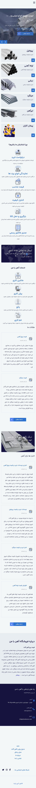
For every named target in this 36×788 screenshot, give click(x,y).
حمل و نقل (18, 752)
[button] (1, 42)
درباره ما (18, 755)
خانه (18, 746)
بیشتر (18, 675)
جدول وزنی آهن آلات (18, 749)
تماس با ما (18, 758)
